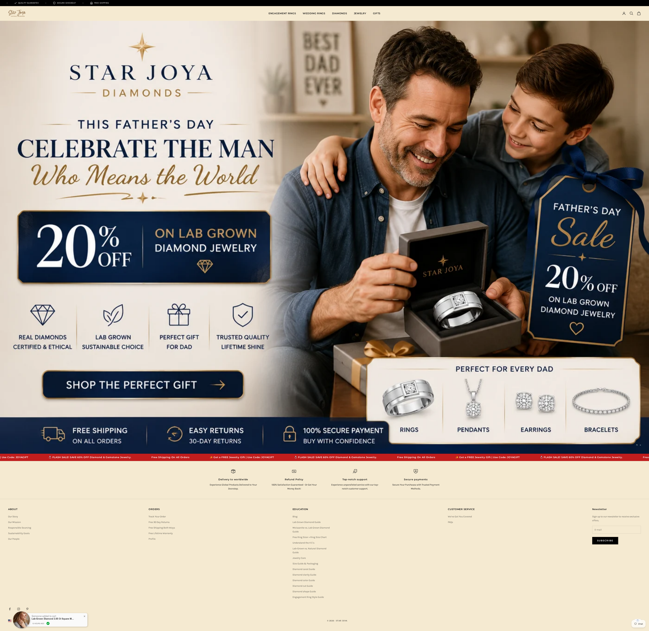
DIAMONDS (339, 13)
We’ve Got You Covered (460, 343)
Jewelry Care (299, 385)
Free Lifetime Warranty (161, 360)
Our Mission (14, 349)
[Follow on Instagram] (18, 435)
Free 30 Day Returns (159, 349)
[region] (324, 151)
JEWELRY (360, 13)
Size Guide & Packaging (305, 390)
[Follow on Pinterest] (27, 435)
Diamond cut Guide (303, 412)
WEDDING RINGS (314, 13)
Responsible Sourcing (19, 354)
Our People (13, 365)
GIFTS (377, 13)
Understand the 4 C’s (303, 369)
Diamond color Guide (304, 407)
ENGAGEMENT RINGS (282, 13)
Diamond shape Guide (304, 418)
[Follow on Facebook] (9, 435)
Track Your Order (157, 343)
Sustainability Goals (19, 360)
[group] (324, 151)
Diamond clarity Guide (304, 401)
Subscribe (605, 367)
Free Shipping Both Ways (162, 354)
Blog (295, 343)
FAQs (450, 349)
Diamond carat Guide (304, 396)
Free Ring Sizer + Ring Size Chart (310, 364)
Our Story (13, 343)
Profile (152, 365)
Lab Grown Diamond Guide (307, 349)
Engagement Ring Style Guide (308, 424)
